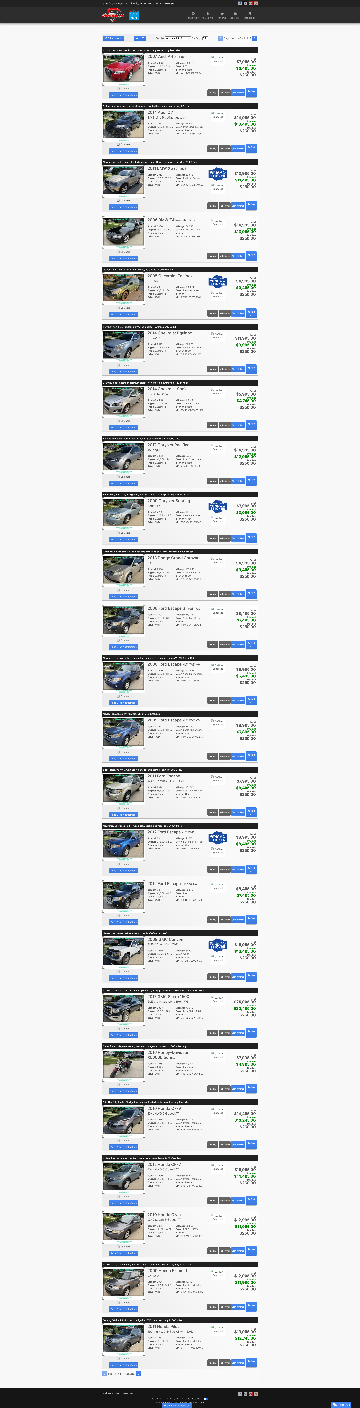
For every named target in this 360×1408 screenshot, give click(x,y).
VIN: (178, 73)
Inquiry (213, 93)
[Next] (254, 38)
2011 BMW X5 (167, 168)
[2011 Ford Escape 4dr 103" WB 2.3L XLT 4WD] (123, 788)
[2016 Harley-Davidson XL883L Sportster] (123, 1065)
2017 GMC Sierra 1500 (168, 998)
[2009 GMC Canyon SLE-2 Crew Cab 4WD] (123, 952)
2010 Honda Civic (164, 1217)
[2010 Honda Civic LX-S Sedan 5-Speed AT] (123, 1227)
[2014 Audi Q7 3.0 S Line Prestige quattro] (123, 125)
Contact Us (118, 1393)
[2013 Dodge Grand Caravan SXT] (123, 570)
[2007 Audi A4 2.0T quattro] (123, 69)
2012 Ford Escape (171, 832)
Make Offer (225, 93)
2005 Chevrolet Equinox (170, 278)
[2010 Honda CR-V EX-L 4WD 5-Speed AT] (123, 1121)
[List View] (143, 38)
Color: (179, 66)
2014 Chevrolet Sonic (168, 391)
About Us (110, 1393)
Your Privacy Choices (195, 1399)
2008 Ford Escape (174, 608)
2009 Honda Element (167, 1272)
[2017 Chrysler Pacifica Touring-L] (123, 457)
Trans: (151, 69)
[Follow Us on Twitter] (245, 3)
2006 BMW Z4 (171, 219)
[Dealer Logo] (120, 15)
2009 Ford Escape (174, 720)
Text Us (252, 92)
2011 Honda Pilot (170, 1328)
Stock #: (152, 63)
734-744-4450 (164, 3)
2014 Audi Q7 (166, 114)
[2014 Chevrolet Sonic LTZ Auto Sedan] (123, 401)
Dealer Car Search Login (160, 1399)
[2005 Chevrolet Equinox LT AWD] (123, 288)
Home (104, 1393)
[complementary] (351, 1399)
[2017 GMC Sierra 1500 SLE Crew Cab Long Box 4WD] (123, 1009)
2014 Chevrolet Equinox (170, 335)
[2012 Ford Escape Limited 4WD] (123, 896)
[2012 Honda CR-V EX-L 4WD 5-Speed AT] (123, 1177)
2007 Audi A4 (170, 56)
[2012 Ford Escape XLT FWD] (123, 844)
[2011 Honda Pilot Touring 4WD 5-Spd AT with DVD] (123, 1339)
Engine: (152, 66)
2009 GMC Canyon (165, 941)
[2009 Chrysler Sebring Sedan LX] (123, 513)
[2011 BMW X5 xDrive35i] (123, 181)
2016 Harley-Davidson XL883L (168, 1055)
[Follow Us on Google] (256, 3)
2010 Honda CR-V (164, 1110)
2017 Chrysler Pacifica (168, 447)
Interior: (180, 69)
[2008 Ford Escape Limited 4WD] (123, 621)
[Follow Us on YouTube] (251, 3)
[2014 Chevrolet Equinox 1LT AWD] (123, 345)
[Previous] (220, 38)
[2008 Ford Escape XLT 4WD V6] (123, 676)
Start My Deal (238, 93)
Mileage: (180, 63)
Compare (125, 88)
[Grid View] (137, 38)
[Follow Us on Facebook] (240, 3)
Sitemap (184, 1399)
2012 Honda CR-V (164, 1166)
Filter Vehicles (114, 38)
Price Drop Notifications (124, 95)
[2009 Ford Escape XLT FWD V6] (123, 732)
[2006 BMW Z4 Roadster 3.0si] (123, 232)
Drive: (151, 73)
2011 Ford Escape (166, 778)
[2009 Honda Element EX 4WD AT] (123, 1283)
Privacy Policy (128, 1393)
